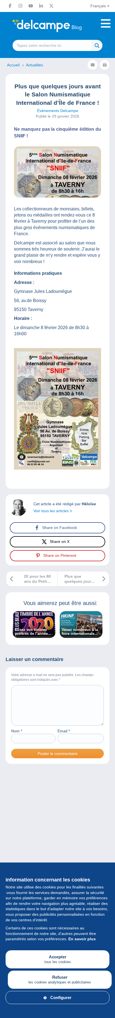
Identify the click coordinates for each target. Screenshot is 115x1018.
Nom (16, 731)
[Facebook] (10, 5)
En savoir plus (82, 939)
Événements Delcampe (57, 110)
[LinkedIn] (41, 5)
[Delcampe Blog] (57, 26)
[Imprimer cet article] (104, 65)
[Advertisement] (57, 838)
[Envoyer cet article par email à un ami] (92, 65)
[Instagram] (20, 5)
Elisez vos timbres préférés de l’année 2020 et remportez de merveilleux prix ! (33, 632)
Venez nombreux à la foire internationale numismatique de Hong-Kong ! (80, 632)
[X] (51, 5)
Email (64, 731)
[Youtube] (30, 5)
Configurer (60, 997)
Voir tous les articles (51, 511)
